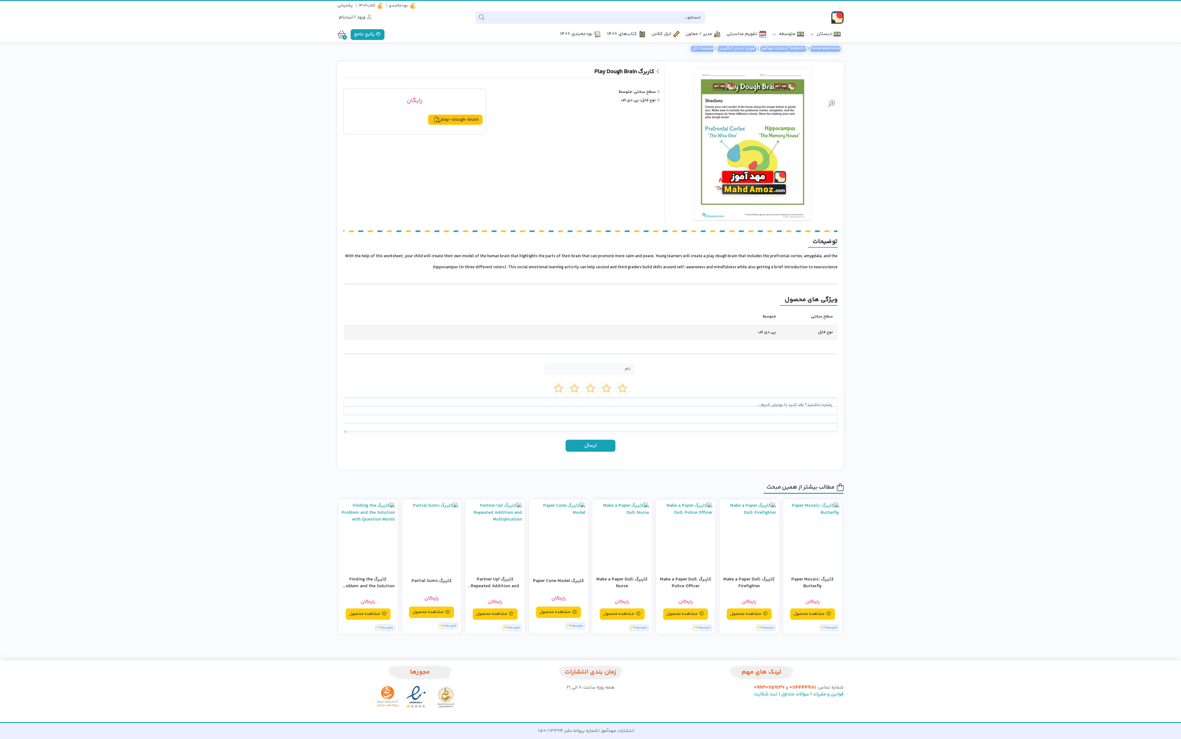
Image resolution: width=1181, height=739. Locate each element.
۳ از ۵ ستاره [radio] (591, 388)
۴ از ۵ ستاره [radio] (575, 388)
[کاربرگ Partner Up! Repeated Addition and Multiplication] (495, 537)
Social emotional (825, 49)
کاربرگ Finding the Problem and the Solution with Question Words (368, 583)
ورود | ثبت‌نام (353, 17)
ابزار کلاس (661, 34)
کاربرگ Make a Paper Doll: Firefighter (749, 583)
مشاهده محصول (809, 614)
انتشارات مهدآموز (774, 49)
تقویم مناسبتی (742, 34)
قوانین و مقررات (828, 694)
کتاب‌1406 (367, 5)
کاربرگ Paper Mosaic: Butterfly (812, 583)
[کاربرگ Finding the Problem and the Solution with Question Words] (368, 537)
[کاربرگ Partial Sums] (432, 537)
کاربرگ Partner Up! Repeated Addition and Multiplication (495, 583)
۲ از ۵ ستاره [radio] (607, 388)
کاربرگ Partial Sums (432, 581)
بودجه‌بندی (398, 5)
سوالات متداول (795, 694)
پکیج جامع (365, 34)
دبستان (824, 34)
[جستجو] (481, 17)
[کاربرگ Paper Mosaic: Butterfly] (813, 537)
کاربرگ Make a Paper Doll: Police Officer (685, 583)
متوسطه (786, 34)
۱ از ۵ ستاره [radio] (623, 388)
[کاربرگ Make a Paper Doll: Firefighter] (749, 537)
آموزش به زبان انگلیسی (736, 49)
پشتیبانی (345, 5)
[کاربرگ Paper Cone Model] (559, 537)
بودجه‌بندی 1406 (576, 34)
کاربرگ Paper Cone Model (558, 581)
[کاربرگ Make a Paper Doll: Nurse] (622, 537)
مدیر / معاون (699, 34)
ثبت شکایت (765, 694)
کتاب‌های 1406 (622, 34)
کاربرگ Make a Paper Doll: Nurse (622, 583)
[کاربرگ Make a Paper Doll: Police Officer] (686, 537)
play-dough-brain (460, 119)
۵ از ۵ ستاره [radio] (559, 388)
